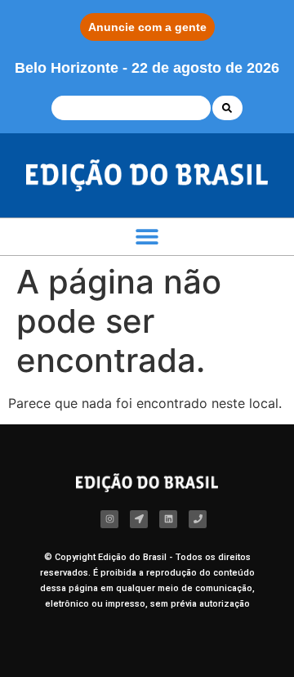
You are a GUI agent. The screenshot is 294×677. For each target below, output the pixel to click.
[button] (147, 236)
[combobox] (131, 108)
